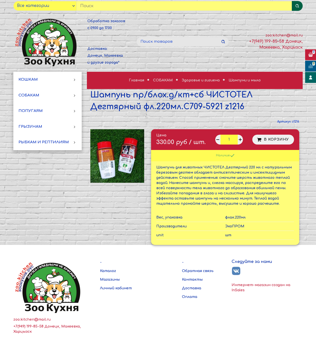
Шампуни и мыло (245, 80)
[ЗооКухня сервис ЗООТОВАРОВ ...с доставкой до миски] (46, 41)
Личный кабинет (116, 288)
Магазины (110, 279)
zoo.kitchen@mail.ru (284, 35)
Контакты (192, 279)
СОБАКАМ (29, 95)
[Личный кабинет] (310, 77)
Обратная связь (198, 271)
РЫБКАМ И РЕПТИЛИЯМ (44, 142)
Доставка (191, 288)
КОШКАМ (28, 79)
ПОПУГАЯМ (31, 111)
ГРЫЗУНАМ (30, 127)
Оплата (189, 297)
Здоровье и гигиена (201, 80)
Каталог (108, 271)
